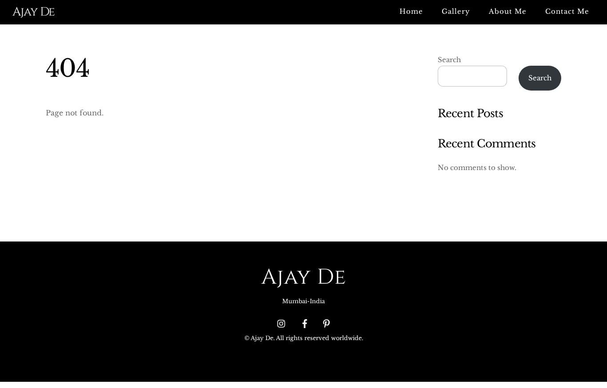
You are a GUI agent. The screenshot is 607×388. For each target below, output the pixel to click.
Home (411, 11)
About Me (508, 11)
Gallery (456, 11)
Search (449, 59)
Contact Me (567, 11)
